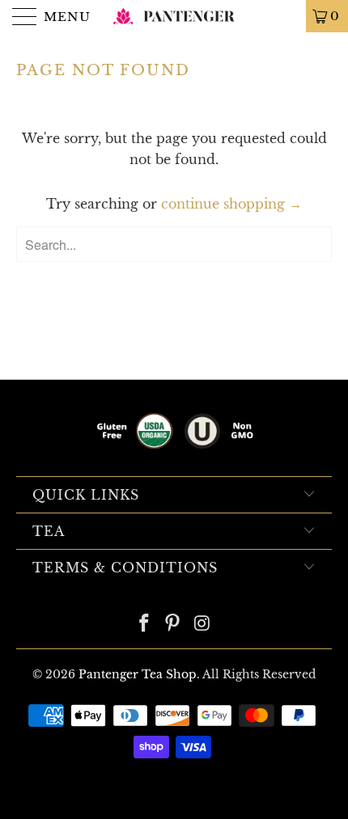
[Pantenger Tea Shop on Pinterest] (173, 625)
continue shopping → (231, 204)
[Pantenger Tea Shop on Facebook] (144, 625)
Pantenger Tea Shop (138, 674)
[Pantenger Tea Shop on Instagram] (202, 625)
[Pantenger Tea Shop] (174, 16)
